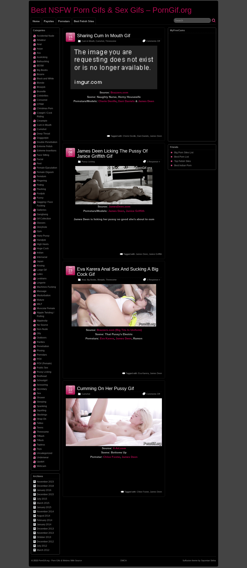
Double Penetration (47, 142)
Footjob (41, 193)
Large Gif (42, 269)
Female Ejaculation (47, 167)
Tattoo (40, 423)
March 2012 (43, 550)
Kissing (41, 265)
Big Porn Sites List (183, 152)
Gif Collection (44, 218)
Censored (42, 100)
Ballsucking (43, 61)
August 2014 (43, 515)
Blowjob (101, 280)
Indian (40, 252)
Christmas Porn (45, 108)
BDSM (40, 65)
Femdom (41, 176)
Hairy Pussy (43, 235)
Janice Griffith (135, 210)
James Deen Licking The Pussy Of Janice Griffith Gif (112, 153)
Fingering (42, 180)
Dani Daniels (126, 101)
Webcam (41, 466)
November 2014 (45, 511)
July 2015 (42, 499)
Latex (40, 274)
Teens (40, 427)
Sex (39, 393)
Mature (40, 300)
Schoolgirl (42, 380)
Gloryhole (42, 227)
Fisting (40, 185)
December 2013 (45, 528)
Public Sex (42, 367)
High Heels (43, 244)
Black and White (45, 78)
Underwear (43, 457)
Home (36, 21)
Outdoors (42, 337)
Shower (41, 397)
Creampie (42, 120)
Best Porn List (181, 156)
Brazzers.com (119, 92)
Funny (40, 197)
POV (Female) (44, 363)
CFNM (40, 104)
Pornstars (64, 21)
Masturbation (44, 295)
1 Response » (153, 161)
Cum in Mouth (88, 41)
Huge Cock (43, 248)
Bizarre (40, 74)
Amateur (41, 40)
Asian (40, 48)
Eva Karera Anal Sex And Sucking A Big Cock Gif (117, 271)
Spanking (42, 406)
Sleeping (41, 401)
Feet (39, 163)
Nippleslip (42, 320)
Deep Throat (43, 133)
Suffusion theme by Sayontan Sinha (199, 560)
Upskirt (40, 461)
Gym (39, 231)
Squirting (41, 410)
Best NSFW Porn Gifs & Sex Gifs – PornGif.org (111, 10)
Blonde (40, 82)
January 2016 (44, 490)
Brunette (41, 91)
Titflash (40, 436)
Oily (39, 333)
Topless (41, 444)
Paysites (49, 21)
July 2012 (42, 546)
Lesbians (42, 278)
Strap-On (41, 419)
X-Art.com (119, 448)
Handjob (41, 240)
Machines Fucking (46, 287)
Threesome (110, 41)
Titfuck (40, 440)
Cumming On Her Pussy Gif (105, 388)
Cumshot (100, 41)
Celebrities (42, 95)
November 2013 (45, 533)
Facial (40, 159)
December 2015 (45, 494)
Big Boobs (91, 280)
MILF (39, 304)
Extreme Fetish (44, 146)
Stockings (42, 414)
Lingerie (41, 282)
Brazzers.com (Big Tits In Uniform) (119, 329)
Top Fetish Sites (182, 161)
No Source (42, 325)
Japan (40, 261)
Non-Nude (42, 329)
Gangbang (42, 214)
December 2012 (45, 541)
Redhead (42, 376)
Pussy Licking (88, 161)
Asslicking (42, 57)
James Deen (146, 101)
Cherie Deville (107, 101)
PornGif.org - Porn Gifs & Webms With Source (60, 560)
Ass (39, 53)
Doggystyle (43, 138)
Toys (39, 449)
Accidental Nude (45, 35)
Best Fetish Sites (84, 21)
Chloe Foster (111, 456)
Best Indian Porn (183, 165)
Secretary (42, 389)
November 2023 (45, 481)
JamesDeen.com (119, 206)
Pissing (41, 350)
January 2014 (44, 524)
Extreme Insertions (46, 150)
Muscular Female (46, 308)
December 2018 (45, 486)
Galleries (41, 210)
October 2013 (44, 537)
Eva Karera (107, 338)
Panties (41, 342)
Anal (84, 280)
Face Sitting (43, 155)
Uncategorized (44, 453)
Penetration (43, 346)
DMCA (123, 560)
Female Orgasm (45, 172)
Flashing (41, 189)
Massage (42, 291)
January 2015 (44, 507)
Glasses (41, 222)
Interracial (42, 257)
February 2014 (44, 520)
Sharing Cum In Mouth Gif (103, 35)
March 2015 (43, 503)
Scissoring (42, 384)
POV (39, 359)
